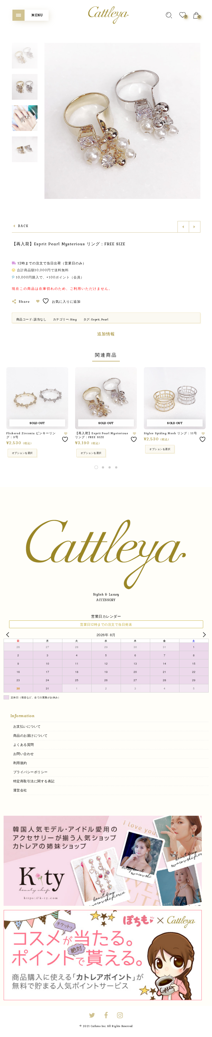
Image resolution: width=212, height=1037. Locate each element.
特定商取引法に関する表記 (34, 781)
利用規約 (20, 762)
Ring (73, 319)
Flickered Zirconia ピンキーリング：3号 (31, 435)
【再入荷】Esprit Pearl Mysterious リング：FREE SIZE (101, 435)
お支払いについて (27, 726)
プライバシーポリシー (30, 772)
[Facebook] (106, 1016)
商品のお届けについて (30, 735)
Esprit (95, 319)
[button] (196, 121)
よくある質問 (23, 744)
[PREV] (9, 635)
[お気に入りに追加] (66, 437)
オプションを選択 (22, 453)
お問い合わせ (23, 753)
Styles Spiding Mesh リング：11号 (170, 433)
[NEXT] (203, 635)
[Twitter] (92, 1016)
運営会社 (20, 790)
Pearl (104, 319)
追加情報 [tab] (106, 333)
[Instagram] (120, 1016)
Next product (194, 226)
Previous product (183, 226)
